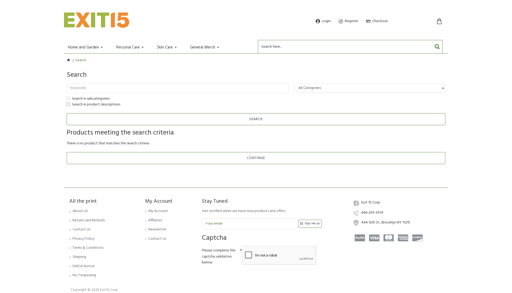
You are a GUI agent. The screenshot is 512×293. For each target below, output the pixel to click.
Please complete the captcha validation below (218, 256)
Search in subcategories (91, 99)
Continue (256, 158)
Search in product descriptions (96, 105)
